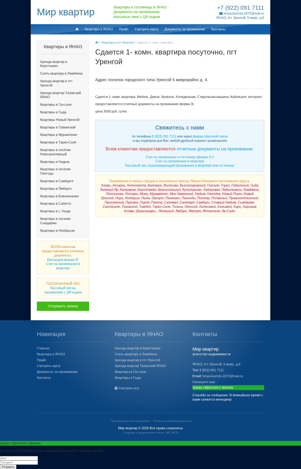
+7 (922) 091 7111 (240, 8)
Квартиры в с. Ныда (55, 211)
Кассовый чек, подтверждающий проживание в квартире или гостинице (179, 165)
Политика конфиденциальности (172, 420)
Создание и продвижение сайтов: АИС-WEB (150, 432)
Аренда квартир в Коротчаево (53, 64)
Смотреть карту (146, 29)
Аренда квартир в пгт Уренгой (56, 83)
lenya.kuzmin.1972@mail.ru (244, 13)
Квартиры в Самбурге (57, 181)
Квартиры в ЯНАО (99, 29)
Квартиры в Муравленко (58, 134)
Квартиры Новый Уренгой (59, 120)
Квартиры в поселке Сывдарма (55, 221)
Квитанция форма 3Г (63, 259)
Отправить (8, 466)
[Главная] (96, 42)
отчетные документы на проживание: (215, 148)
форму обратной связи (210, 136)
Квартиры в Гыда (53, 112)
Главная (43, 348)
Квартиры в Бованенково (59, 196)
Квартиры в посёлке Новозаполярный (55, 152)
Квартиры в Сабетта (55, 203)
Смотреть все (129, 388)
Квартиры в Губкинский (58, 127)
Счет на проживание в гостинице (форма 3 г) (180, 157)
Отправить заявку (63, 306)
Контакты (218, 29)
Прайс (124, 29)
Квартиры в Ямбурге (56, 188)
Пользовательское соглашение (130, 420)
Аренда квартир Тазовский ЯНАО (60, 95)
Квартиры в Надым (54, 162)
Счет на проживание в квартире (179, 161)
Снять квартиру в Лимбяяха (61, 73)
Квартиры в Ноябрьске (57, 230)
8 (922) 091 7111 (164, 136)
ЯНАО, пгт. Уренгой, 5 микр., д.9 (240, 17)
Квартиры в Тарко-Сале (58, 142)
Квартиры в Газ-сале (56, 104)
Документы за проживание (184, 29)
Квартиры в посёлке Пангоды (55, 171)
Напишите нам (203, 382)
